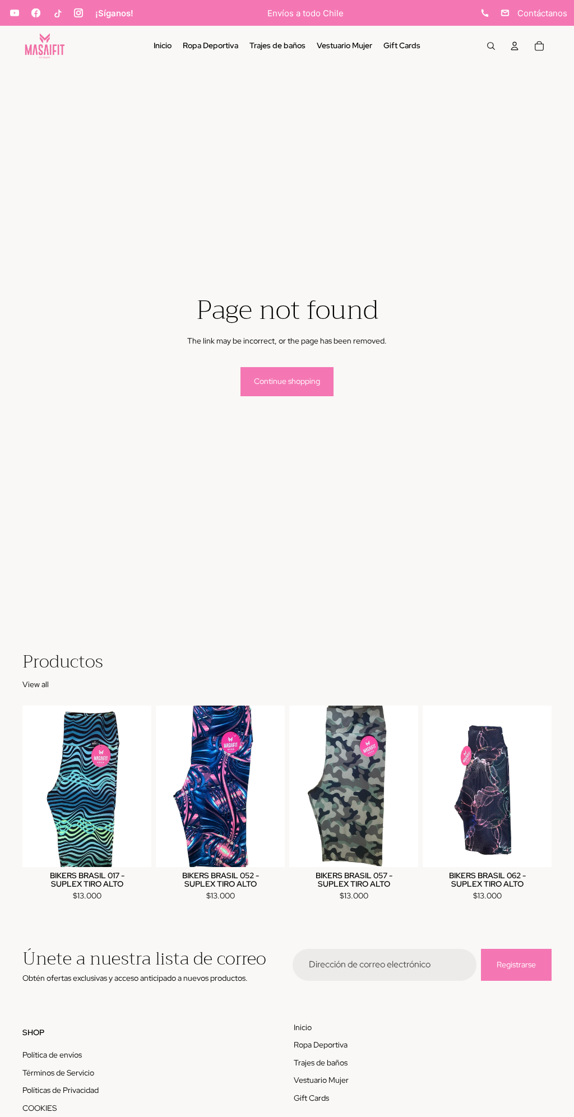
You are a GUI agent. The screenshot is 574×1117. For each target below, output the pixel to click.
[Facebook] (36, 13)
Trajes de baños (321, 1063)
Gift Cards (311, 1098)
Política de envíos (52, 1055)
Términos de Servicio (58, 1073)
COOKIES (39, 1108)
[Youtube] (14, 13)
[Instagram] (78, 13)
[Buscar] (491, 46)
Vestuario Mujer (321, 1080)
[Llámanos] (485, 13)
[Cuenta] (514, 46)
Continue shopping (287, 381)
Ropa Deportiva (321, 1045)
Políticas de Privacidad (60, 1090)
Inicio (303, 1027)
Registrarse (516, 965)
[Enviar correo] (505, 13)
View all (35, 684)
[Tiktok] (57, 13)
